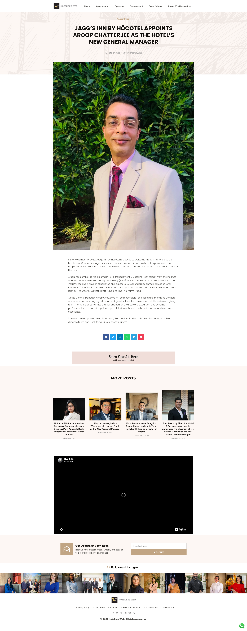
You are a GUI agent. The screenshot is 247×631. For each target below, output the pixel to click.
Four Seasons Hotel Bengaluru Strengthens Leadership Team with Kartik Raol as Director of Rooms (141, 427)
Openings (119, 6)
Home (87, 6)
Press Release (155, 6)
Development (136, 6)
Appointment (102, 6)
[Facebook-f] (113, 613)
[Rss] (134, 613)
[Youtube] (130, 613)
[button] (106, 337)
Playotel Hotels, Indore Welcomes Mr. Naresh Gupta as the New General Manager (105, 426)
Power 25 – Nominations (179, 6)
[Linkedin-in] (126, 613)
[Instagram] (121, 613)
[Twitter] (117, 613)
